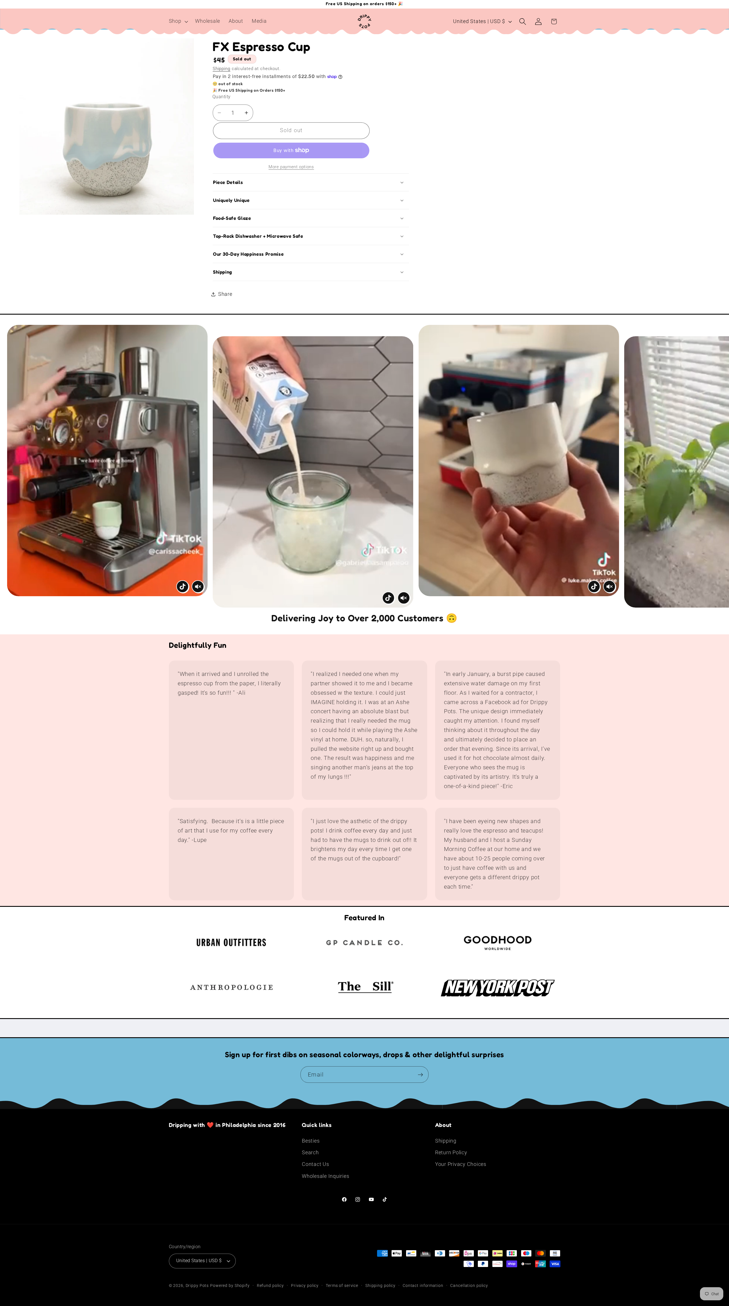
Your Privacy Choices (460, 1164)
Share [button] (225, 294)
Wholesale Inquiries (325, 1176)
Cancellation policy (469, 1285)
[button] (178, 21)
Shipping (221, 68)
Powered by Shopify (230, 1285)
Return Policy (451, 1152)
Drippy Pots (197, 1285)
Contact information (423, 1285)
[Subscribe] (420, 1074)
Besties (311, 1141)
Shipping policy (380, 1285)
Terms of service (342, 1285)
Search (310, 1152)
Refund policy (270, 1285)
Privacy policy (305, 1285)
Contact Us (315, 1164)
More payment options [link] (291, 166)
